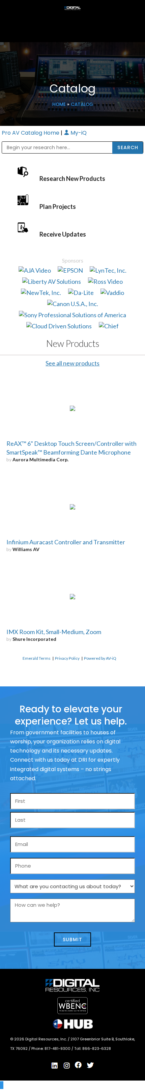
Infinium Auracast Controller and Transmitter (65, 542)
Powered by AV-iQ (100, 658)
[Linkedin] (55, 1065)
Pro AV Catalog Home (31, 133)
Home (59, 104)
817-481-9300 (58, 1048)
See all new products (72, 363)
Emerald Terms (37, 658)
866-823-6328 (96, 1048)
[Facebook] (79, 1065)
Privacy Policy (67, 658)
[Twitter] (90, 1065)
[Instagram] (67, 1065)
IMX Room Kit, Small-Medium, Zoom (53, 631)
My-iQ (78, 133)
